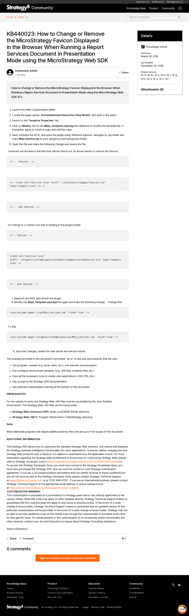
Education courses (98, 597)
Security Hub (55, 597)
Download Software (58, 588)
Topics (21, 17)
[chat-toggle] (182, 609)
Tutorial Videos (96, 588)
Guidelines (134, 588)
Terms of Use (98, 607)
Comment (28, 538)
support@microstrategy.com (26, 480)
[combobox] (152, 17)
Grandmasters (136, 592)
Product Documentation (60, 592)
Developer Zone (15, 597)
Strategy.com (173, 2)
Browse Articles (15, 592)
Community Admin (26, 70)
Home (10, 17)
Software (156, 2)
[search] (179, 17)
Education (141, 2)
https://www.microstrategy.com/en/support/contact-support (44, 487)
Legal (85, 607)
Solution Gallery (96, 592)
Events (132, 597)
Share (125, 72)
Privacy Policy (114, 607)
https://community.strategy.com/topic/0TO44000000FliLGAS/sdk (83, 461)
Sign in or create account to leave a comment (68, 558)
